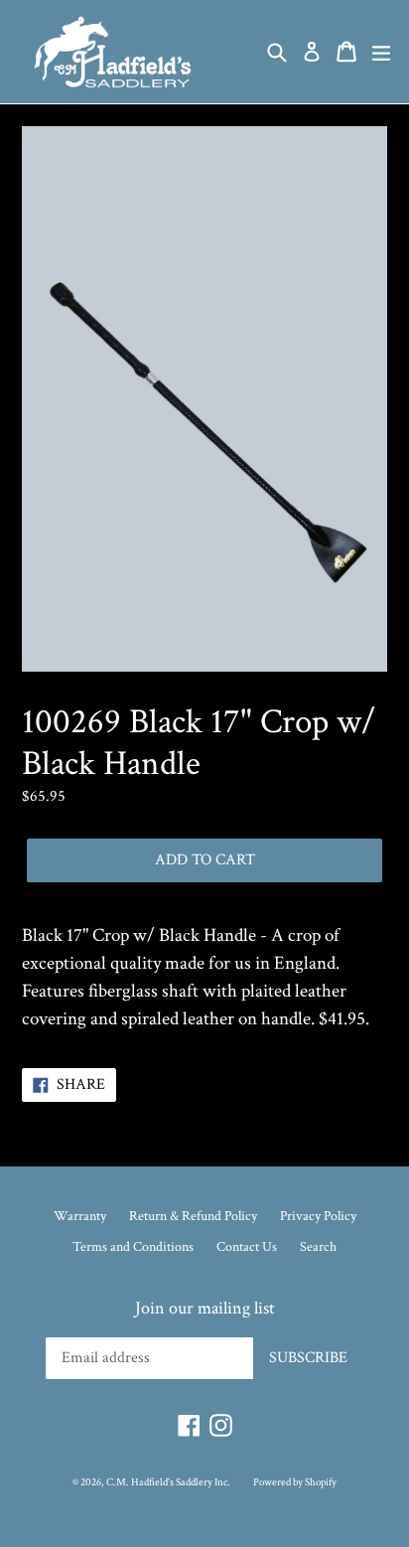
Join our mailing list (205, 1308)
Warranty (80, 1216)
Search (318, 1247)
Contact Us (246, 1247)
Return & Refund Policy (193, 1216)
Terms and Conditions (133, 1247)
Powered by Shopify (295, 1482)
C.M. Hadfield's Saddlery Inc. (168, 1482)
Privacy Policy (318, 1216)
